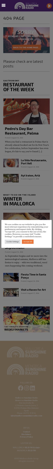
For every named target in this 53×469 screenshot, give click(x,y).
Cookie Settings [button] (12, 242)
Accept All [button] (28, 242)
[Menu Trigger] (4, 5)
